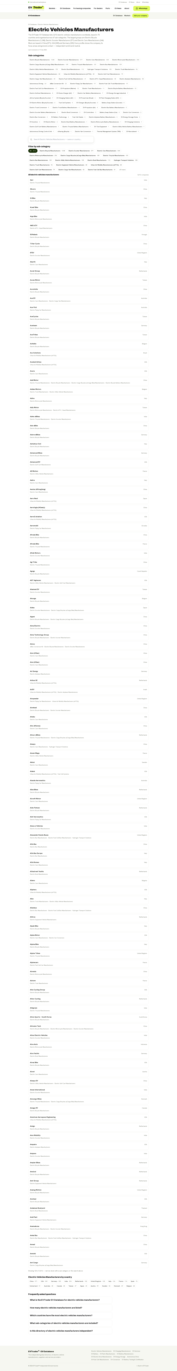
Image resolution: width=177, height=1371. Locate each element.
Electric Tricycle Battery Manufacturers (77, 127)
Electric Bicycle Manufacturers (42, 60)
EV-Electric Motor (51, 122)
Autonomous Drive (133, 1357)
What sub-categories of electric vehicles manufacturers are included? (64, 1323)
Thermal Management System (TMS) (110, 131)
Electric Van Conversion (84, 131)
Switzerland (35, 1286)
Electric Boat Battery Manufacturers (74, 122)
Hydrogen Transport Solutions (99, 69)
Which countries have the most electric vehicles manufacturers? (61, 1315)
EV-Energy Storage (119, 1357)
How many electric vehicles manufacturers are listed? (56, 1308)
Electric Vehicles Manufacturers (101, 1351)
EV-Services (136, 1351)
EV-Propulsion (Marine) (70, 88)
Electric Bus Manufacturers (111, 64)
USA (44, 1281)
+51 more (122, 170)
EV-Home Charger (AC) (65, 93)
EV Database (123, 2)
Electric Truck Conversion (39, 107)
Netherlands (81, 1281)
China (33, 1281)
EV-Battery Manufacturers (125, 1354)
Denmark (118, 1286)
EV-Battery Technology (60, 117)
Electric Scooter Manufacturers (70, 60)
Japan (83, 1286)
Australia (48, 1286)
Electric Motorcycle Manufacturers (125, 60)
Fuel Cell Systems (66, 103)
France (123, 1281)
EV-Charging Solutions (133, 122)
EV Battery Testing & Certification (133, 1360)
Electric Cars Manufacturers (97, 60)
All (33, 151)
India (68, 1281)
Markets (52, 8)
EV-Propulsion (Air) (90, 107)
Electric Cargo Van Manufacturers (42, 79)
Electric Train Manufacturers (93, 88)
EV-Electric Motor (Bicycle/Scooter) (42, 103)
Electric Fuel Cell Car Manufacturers (43, 88)
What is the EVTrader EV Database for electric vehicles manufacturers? (65, 1300)
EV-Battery (94, 1354)
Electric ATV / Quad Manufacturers (103, 79)
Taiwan (72, 1286)
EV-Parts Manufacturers (107, 1354)
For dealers (98, 8)
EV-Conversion (115, 1360)
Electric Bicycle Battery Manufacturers (122, 88)
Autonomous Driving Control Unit (42, 131)
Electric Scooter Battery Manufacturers (44, 112)
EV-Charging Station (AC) (66, 98)
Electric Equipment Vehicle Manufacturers (45, 74)
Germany (56, 1281)
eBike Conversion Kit (58, 84)
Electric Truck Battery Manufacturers (66, 107)
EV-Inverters (35, 122)
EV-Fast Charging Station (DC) (110, 98)
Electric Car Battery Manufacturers (90, 93)
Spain (134, 1281)
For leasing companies (82, 8)
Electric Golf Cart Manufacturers (110, 74)
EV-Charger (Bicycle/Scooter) (87, 103)
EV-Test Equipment (101, 127)
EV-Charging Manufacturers (122, 1351)
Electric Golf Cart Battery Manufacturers (44, 127)
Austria (94, 1286)
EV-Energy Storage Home (130, 117)
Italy (112, 1281)
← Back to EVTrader (143, 1366)
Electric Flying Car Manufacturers (82, 84)
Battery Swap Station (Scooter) (113, 103)
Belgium (131, 1286)
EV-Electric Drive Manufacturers (101, 1357)
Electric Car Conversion (132, 112)
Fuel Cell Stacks (79, 117)
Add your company (140, 16)
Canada (61, 1286)
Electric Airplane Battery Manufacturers (103, 117)
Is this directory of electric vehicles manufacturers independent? (61, 1331)
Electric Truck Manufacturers (126, 69)
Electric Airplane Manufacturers (132, 79)
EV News (131, 2)
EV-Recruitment (133, 131)
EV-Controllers (90, 112)
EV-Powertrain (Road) (87, 98)
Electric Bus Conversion (39, 117)
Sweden (106, 1286)
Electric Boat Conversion (71, 112)
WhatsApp (145, 2)
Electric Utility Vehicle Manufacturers (44, 69)
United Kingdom (98, 1281)
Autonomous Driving (38, 84)
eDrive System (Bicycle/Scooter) (41, 98)
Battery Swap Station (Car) (110, 112)
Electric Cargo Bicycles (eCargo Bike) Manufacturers (49, 64)
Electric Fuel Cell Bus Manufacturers (72, 79)
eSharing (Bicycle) (64, 131)
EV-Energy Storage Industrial (117, 93)
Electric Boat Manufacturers (72, 69)
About (138, 2)
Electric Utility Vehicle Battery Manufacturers (128, 127)
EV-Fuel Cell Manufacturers (100, 1360)
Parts (108, 8)
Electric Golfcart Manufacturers (41, 93)
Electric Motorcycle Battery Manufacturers (106, 122)
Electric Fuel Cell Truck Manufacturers (113, 84)
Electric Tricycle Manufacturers (84, 64)
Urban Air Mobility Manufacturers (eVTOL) (79, 74)
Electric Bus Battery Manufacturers (114, 107)
